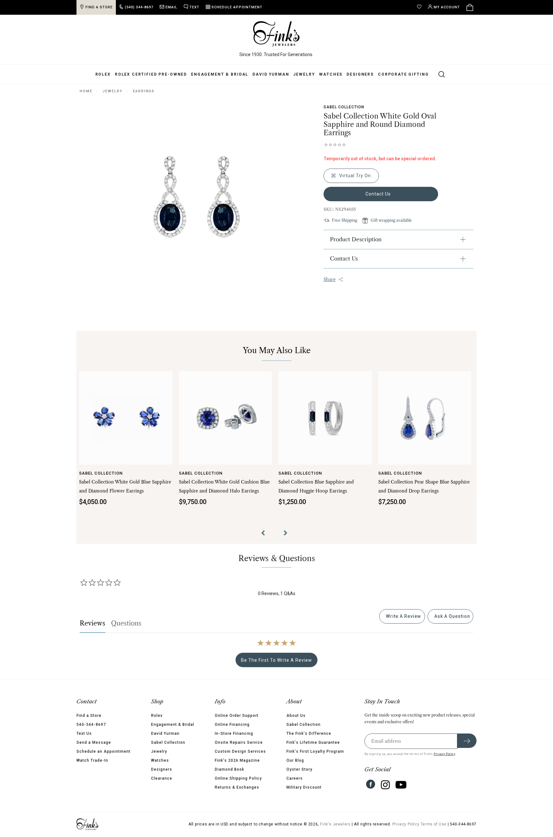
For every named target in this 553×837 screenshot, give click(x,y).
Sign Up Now (339, 466)
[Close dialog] (393, 351)
